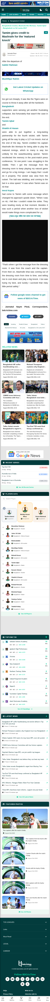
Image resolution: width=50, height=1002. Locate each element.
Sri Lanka (22, 327)
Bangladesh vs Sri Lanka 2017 (15, 28)
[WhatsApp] (32, 979)
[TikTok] (27, 979)
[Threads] (27, 984)
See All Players (26, 614)
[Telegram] (22, 984)
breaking (13, 324)
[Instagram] (17, 979)
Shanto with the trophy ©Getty (35, 868)
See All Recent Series (26, 487)
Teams (31, 14)
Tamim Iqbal (41, 26)
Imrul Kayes (8, 190)
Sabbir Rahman (9, 65)
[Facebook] (7, 979)
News (24, 14)
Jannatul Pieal (11, 53)
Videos (43, 324)
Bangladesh (8, 106)
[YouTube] (12, 979)
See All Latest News (26, 797)
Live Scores (13, 14)
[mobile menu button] (3, 10)
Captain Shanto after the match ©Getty (35, 854)
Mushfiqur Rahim (10, 79)
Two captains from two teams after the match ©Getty (36, 840)
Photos (40, 14)
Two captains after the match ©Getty (14, 830)
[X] (22, 979)
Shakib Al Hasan (10, 128)
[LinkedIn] (42, 979)
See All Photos (26, 912)
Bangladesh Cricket (17, 21)
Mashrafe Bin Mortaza (27, 26)
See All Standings (24, 709)
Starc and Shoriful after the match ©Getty (36, 899)
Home (4, 14)
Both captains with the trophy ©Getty (35, 884)
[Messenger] (37, 979)
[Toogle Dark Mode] (41, 9)
